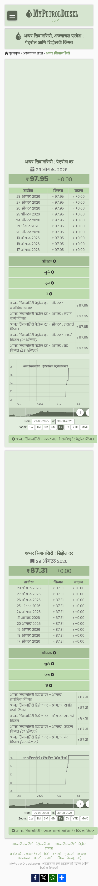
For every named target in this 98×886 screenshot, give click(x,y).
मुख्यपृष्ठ (14, 53)
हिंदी (46, 854)
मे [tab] (47, 294)
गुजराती (69, 854)
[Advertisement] (49, 108)
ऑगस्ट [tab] (47, 261)
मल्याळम (24, 858)
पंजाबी (48, 858)
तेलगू (70, 858)
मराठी (55, 21)
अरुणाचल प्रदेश (33, 53)
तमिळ (60, 858)
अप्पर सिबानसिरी (58, 53)
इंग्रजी (37, 854)
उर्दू (79, 858)
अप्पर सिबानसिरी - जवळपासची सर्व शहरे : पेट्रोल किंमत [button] (54, 439)
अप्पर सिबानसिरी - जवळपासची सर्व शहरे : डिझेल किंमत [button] (54, 830)
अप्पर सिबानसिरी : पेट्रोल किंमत (32, 844)
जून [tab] (47, 283)
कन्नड (81, 854)
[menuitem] (84, 412)
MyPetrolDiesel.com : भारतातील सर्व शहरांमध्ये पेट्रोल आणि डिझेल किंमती (49, 866)
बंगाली (57, 854)
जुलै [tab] (47, 272)
